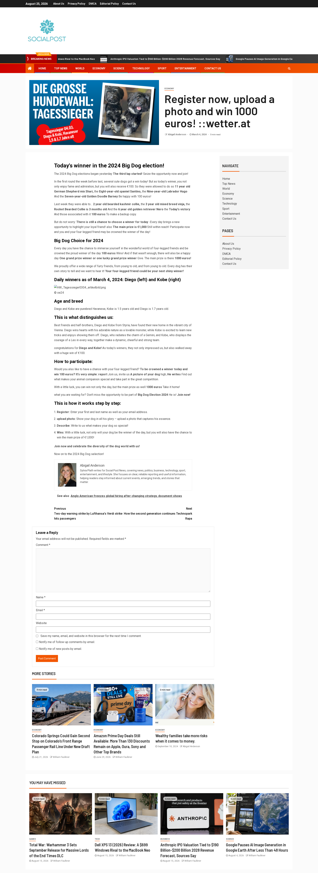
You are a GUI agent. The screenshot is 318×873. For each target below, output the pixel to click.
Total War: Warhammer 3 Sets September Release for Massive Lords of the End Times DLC (59, 850)
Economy (99, 68)
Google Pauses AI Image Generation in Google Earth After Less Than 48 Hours (256, 58)
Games (32, 839)
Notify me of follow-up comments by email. (67, 642)
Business (165, 839)
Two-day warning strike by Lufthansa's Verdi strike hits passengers (88, 513)
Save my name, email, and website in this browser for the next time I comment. (90, 636)
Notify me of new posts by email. (60, 649)
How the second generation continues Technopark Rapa (158, 513)
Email (40, 610)
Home (42, 68)
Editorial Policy (109, 3)
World (79, 68)
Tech (97, 839)
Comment (43, 545)
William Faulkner (61, 757)
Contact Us (129, 3)
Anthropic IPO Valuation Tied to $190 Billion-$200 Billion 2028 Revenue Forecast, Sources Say (140, 58)
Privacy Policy (76, 3)
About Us (58, 3)
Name (40, 597)
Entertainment (185, 68)
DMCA (92, 3)
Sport (162, 68)
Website (41, 623)
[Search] (289, 68)
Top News (60, 68)
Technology (141, 68)
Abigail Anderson (177, 134)
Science (118, 68)
